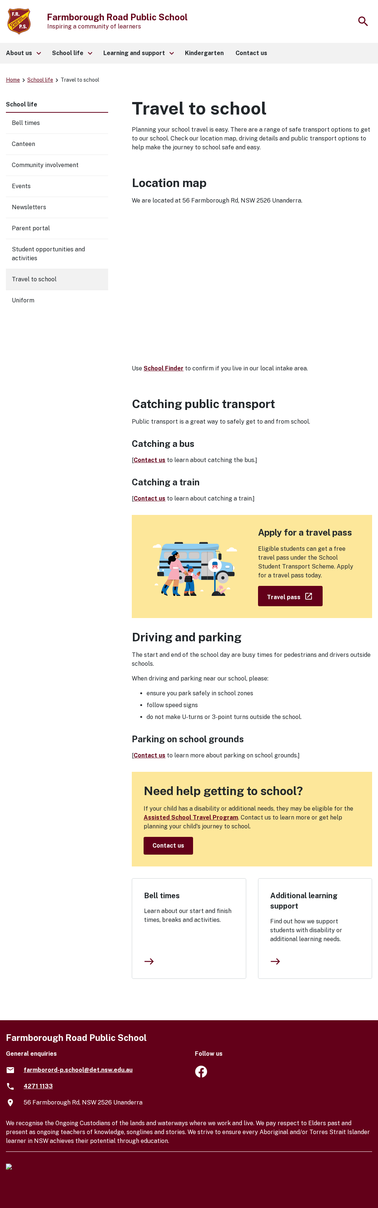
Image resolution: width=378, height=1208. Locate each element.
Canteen (23, 143)
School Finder (163, 368)
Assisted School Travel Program (191, 817)
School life (40, 80)
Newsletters (29, 207)
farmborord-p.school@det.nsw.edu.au (78, 1069)
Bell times (162, 895)
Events (21, 186)
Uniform (23, 300)
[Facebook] (201, 1075)
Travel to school (34, 279)
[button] (23, 53)
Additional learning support (303, 900)
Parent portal (31, 228)
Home (13, 80)
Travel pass (295, 596)
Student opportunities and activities (48, 254)
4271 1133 (38, 1086)
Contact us (149, 460)
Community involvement (45, 165)
